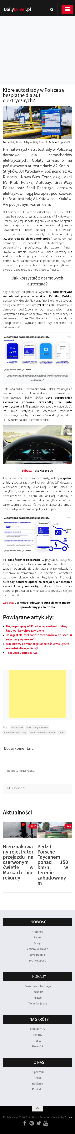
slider (61, 732)
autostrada (17, 727)
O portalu (38, 1072)
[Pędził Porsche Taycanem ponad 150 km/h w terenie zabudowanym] (55, 830)
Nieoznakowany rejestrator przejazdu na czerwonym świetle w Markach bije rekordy (18, 862)
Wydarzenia (37, 955)
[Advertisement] (37, 45)
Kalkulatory (37, 1029)
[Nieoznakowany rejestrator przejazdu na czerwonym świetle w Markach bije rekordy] (20, 830)
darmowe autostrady (15, 732)
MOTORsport (37, 960)
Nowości (37, 1046)
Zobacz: (38, 470)
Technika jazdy (37, 1003)
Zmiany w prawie (37, 949)
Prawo (37, 997)
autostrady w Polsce (37, 727)
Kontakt (37, 1089)
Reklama (37, 1083)
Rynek (37, 937)
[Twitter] (38, 1123)
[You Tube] (45, 1123)
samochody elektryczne (42, 732)
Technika (37, 992)
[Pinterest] (31, 1123)
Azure (68, 1117)
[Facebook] (25, 1123)
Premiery (37, 931)
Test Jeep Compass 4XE (22, 652)
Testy (37, 1040)
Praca (37, 1078)
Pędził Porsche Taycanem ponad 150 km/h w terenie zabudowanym (53, 864)
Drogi (37, 943)
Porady (37, 1035)
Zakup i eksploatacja (37, 986)
